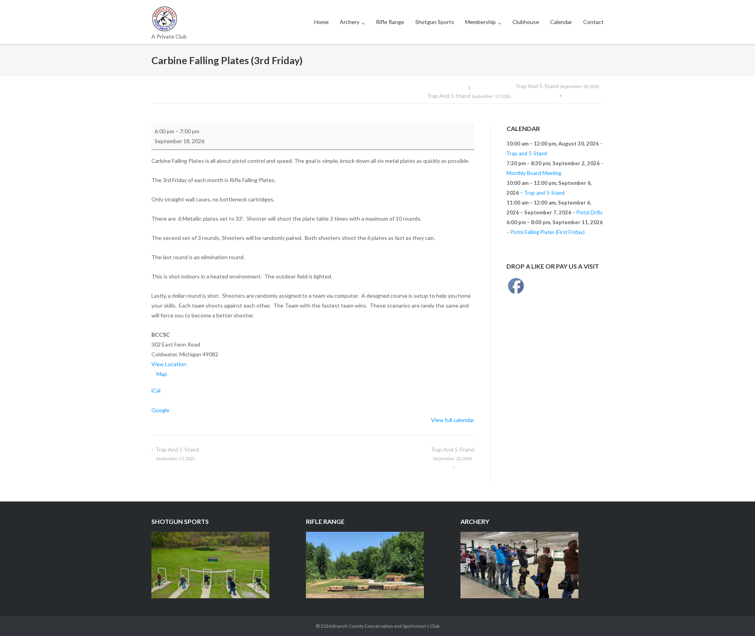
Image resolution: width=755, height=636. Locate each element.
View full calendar (452, 420)
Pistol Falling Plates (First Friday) (547, 232)
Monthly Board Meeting (533, 173)
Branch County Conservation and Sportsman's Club (385, 626)
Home (321, 21)
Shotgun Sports (434, 21)
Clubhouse (525, 21)
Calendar (561, 21)
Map (162, 374)
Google (160, 410)
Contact (593, 21)
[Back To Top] (735, 617)
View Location (168, 364)
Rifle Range (390, 21)
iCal (155, 390)
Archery (349, 21)
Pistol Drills (589, 212)
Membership (480, 21)
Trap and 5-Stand (468, 95)
